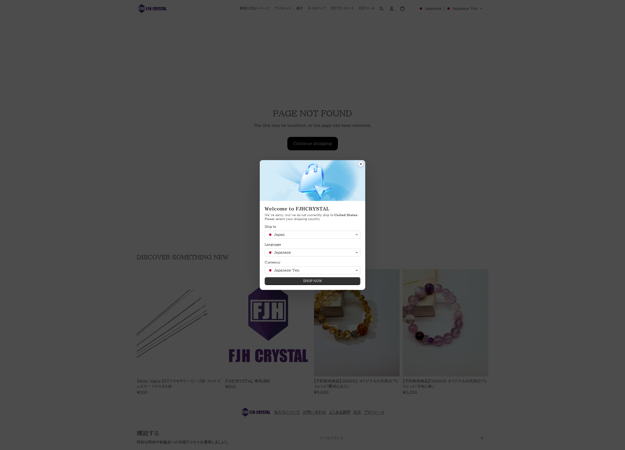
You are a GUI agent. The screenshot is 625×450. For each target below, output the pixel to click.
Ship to (270, 226)
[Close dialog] (360, 164)
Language (273, 244)
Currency (272, 262)
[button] (312, 235)
